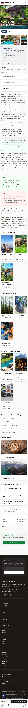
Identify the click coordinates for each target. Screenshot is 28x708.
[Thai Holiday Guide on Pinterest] (10, 594)
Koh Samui (4, 634)
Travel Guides (5, 619)
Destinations (5, 603)
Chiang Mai (12, 16)
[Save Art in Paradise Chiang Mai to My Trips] (25, 297)
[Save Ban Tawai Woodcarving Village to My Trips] (11, 324)
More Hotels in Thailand (8, 418)
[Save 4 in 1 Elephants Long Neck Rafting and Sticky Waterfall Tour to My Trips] (25, 236)
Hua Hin (3, 641)
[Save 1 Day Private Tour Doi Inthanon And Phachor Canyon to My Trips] (11, 236)
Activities (4, 652)
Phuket (3, 630)
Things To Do (5, 605)
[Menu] (25, 2)
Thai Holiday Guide (8, 581)
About (3, 676)
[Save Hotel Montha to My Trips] (11, 384)
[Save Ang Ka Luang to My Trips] (11, 297)
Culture (3, 663)
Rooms (10, 31)
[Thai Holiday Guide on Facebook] (2, 594)
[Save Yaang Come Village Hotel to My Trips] (26, 7)
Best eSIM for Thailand (7, 674)
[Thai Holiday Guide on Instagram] (5, 594)
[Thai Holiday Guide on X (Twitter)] (8, 594)
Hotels (6, 16)
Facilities (4, 31)
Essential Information (7, 656)
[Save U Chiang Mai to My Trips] (25, 355)
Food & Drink (5, 654)
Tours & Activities (6, 610)
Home (2, 16)
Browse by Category (6, 665)
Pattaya (3, 643)
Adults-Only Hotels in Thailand (10, 421)
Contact (4, 683)
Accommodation (5, 661)
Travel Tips (4, 659)
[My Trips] (21, 2)
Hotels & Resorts (6, 608)
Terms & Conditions (6, 681)
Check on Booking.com (17, 701)
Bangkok (4, 628)
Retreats (4, 614)
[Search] (18, 2)
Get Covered (13, 542)
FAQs (16, 31)
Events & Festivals (6, 617)
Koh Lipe (4, 639)
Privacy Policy (5, 679)
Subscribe (14, 573)
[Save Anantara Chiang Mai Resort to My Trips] (11, 355)
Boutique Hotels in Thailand (9, 425)
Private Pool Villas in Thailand (10, 432)
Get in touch (16, 589)
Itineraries (4, 612)
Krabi (3, 637)
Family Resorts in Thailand (9, 428)
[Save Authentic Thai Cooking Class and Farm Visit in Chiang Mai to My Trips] (11, 264)
